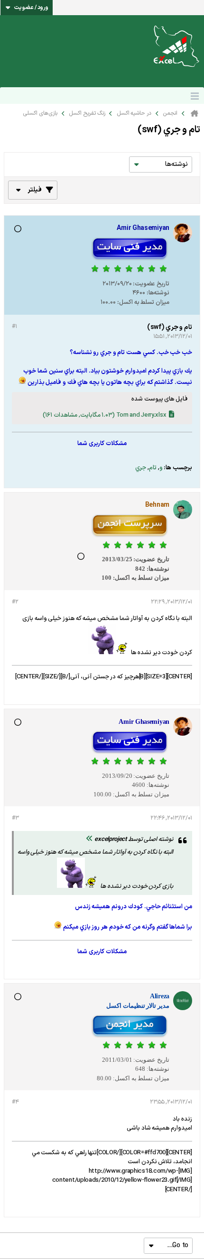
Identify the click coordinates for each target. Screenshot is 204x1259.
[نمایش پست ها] (89, 839)
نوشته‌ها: (158, 293)
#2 (15, 602)
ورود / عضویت (31, 7)
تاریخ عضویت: (151, 284)
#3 (15, 818)
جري (140, 468)
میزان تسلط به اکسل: (143, 302)
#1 (14, 326)
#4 (15, 1102)
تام (153, 468)
